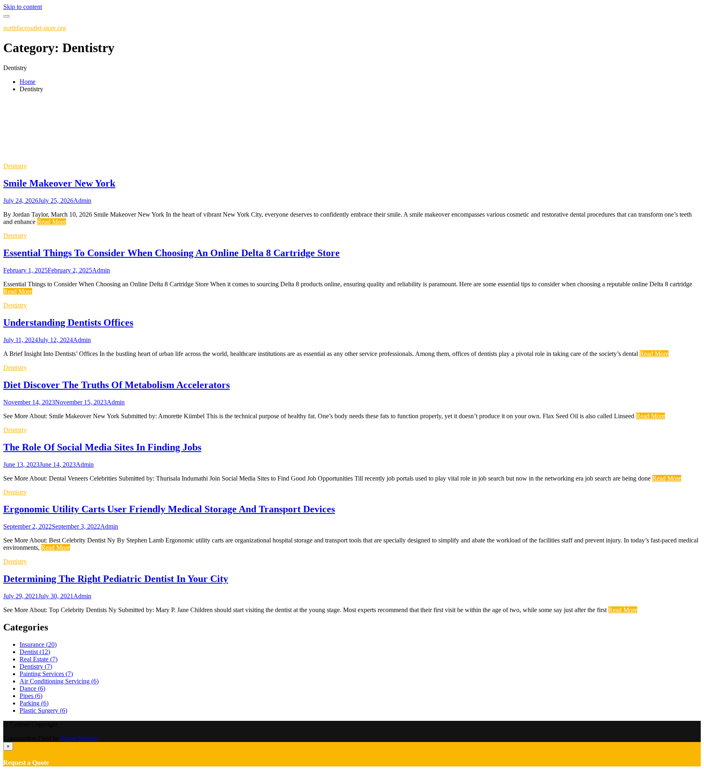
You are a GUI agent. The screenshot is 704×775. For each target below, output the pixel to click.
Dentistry (15, 165)
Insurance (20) (38, 644)
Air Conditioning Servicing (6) (59, 681)
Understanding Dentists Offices (68, 322)
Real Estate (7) (38, 659)
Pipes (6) (31, 695)
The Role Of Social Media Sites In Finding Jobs (102, 447)
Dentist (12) (35, 651)
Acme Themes (79, 738)
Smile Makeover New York (59, 183)
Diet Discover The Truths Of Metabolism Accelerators (116, 385)
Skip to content (22, 6)
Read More (51, 221)
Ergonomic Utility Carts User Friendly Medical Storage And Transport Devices (169, 509)
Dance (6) (32, 688)
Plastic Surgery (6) (43, 710)
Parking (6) (34, 703)
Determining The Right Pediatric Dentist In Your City (115, 578)
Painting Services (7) (46, 673)
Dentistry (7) (36, 666)
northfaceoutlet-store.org (34, 27)
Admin (82, 200)
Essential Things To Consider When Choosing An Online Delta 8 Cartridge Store (171, 253)
